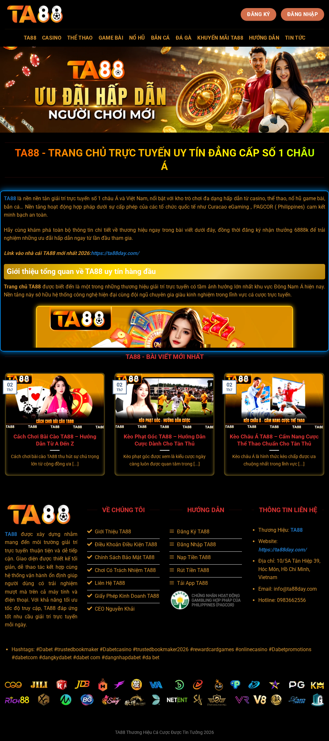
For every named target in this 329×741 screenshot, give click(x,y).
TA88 (30, 38)
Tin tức (295, 38)
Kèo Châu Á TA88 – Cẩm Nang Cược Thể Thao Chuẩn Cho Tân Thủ (274, 440)
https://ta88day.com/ (115, 253)
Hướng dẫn (264, 38)
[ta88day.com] (37, 14)
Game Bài (111, 38)
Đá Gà (184, 38)
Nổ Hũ (137, 38)
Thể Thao (80, 38)
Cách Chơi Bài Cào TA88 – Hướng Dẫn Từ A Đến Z (54, 440)
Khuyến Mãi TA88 (220, 38)
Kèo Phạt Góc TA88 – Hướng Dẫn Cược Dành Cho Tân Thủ (165, 440)
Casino (51, 38)
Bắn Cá (160, 38)
